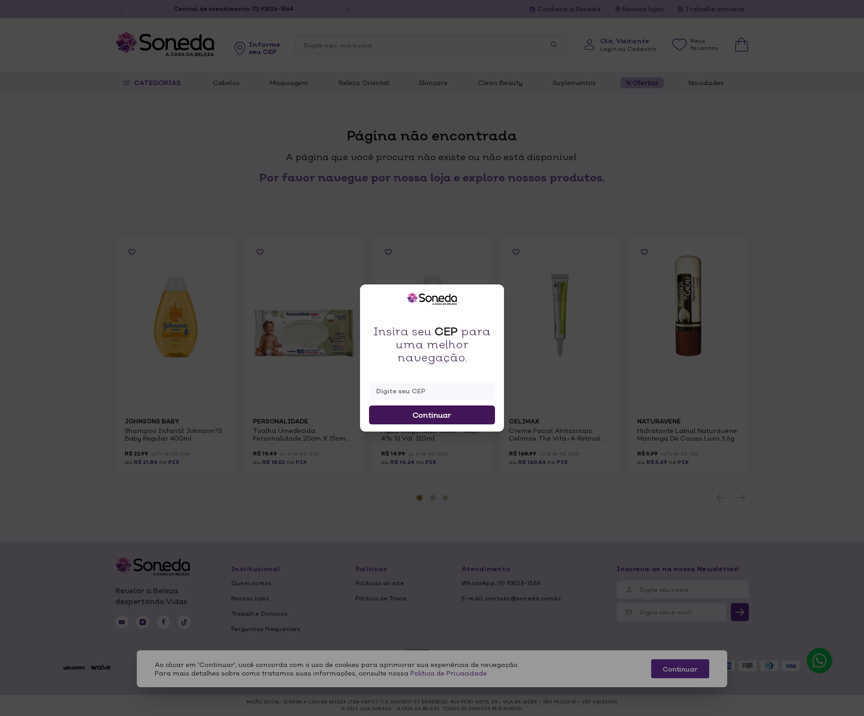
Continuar (432, 414)
